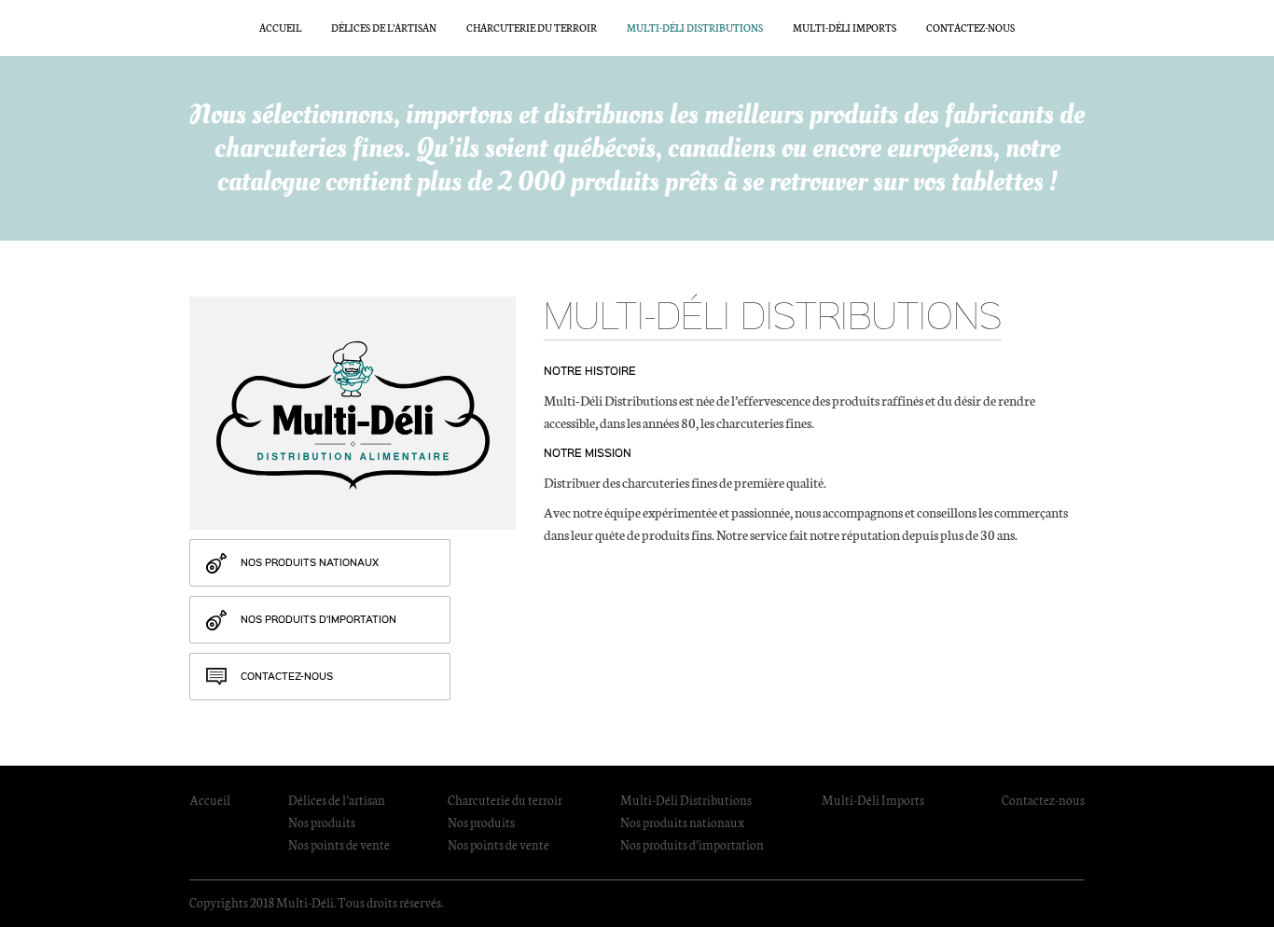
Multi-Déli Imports (844, 28)
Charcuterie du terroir (531, 28)
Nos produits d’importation (692, 844)
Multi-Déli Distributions (695, 28)
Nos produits (321, 822)
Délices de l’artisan (383, 28)
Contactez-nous (970, 28)
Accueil (280, 28)
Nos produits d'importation (318, 619)
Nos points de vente (339, 844)
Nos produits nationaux (310, 562)
